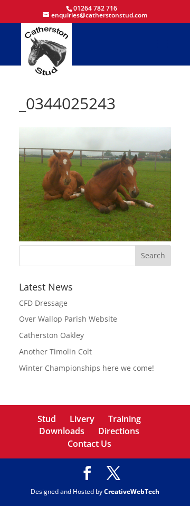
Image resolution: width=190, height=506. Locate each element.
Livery (82, 419)
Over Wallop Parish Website (68, 319)
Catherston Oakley (51, 335)
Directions (118, 431)
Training (124, 419)
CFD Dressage (43, 303)
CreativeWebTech (131, 491)
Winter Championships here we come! (86, 368)
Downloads (61, 431)
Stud (46, 419)
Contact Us (89, 443)
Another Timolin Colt (55, 351)
